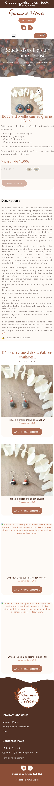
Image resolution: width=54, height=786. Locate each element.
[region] (27, 763)
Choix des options (27, 431)
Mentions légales (11, 722)
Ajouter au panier (14, 183)
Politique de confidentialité (16, 726)
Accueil (5, 62)
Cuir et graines (29, 62)
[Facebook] (23, 27)
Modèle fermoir (7, 169)
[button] (14, 36)
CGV (5, 731)
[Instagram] (30, 27)
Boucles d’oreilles (16, 62)
